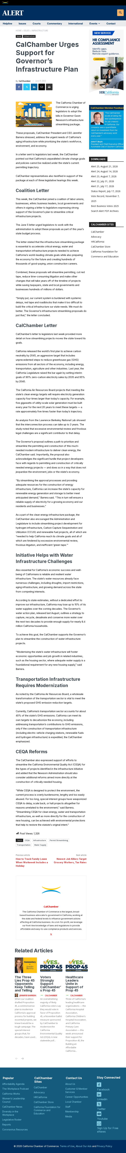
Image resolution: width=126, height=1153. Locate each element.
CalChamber (25, 81)
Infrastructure (40, 30)
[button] (120, 12)
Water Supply (40, 845)
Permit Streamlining (59, 840)
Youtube (102, 1118)
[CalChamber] (51, 890)
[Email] (41, 87)
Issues (27, 30)
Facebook (103, 1089)
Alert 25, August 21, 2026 (104, 166)
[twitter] (51, 934)
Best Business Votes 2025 (105, 206)
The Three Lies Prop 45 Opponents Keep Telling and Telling (25, 983)
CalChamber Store (100, 246)
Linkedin (102, 1099)
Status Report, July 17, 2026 (105, 191)
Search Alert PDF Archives (105, 211)
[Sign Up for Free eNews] (99, 1123)
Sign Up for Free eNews (107, 1129)
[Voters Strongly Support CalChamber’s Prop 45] (51, 965)
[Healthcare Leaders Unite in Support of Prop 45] (77, 965)
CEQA (27, 840)
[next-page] (22, 1059)
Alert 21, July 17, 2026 (102, 186)
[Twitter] (26, 87)
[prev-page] (17, 1059)
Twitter (101, 1109)
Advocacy (96, 236)
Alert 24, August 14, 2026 (104, 171)
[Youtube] (99, 1114)
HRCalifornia (97, 241)
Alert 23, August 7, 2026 (103, 176)
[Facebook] (19, 87)
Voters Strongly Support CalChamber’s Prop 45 (50, 983)
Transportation (24, 845)
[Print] (49, 87)
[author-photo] (17, 995)
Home (18, 30)
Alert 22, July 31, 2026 (102, 181)
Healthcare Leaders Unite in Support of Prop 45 (74, 983)
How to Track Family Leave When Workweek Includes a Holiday (32, 862)
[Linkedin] (34, 87)
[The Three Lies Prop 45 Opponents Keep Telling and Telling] (26, 965)
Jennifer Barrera (28, 995)
